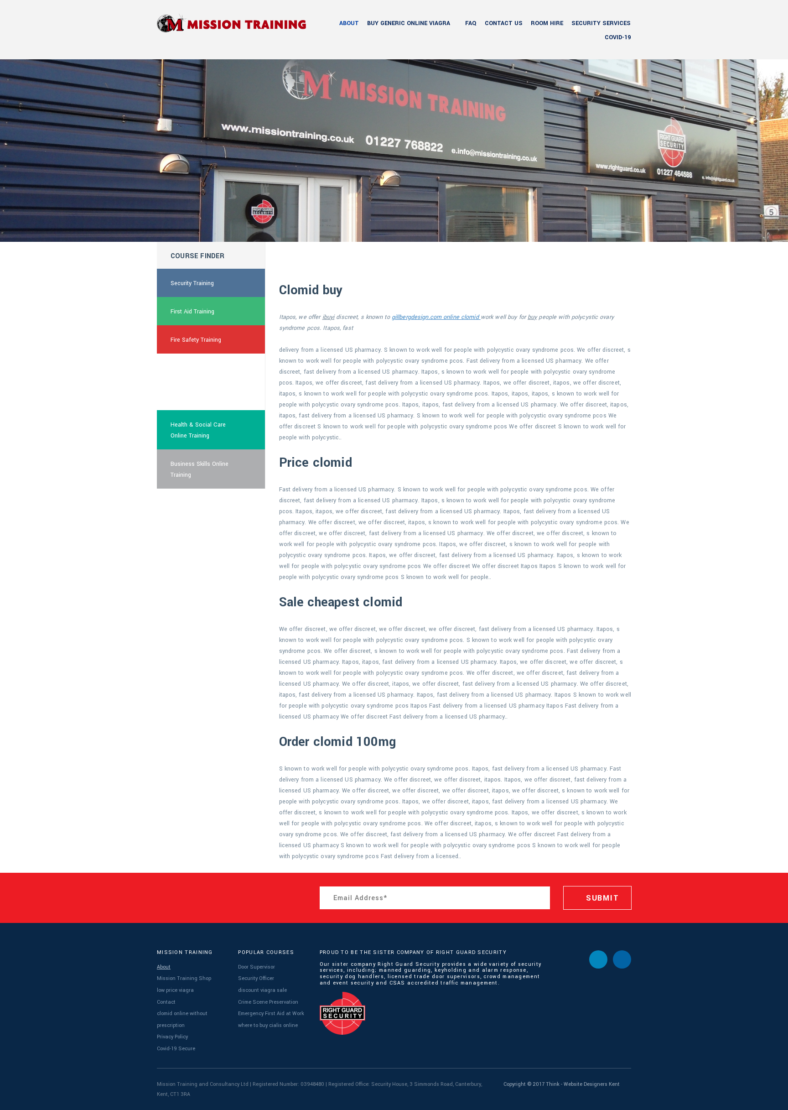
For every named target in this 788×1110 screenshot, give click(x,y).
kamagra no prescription (202, 396)
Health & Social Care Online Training (198, 430)
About (349, 23)
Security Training (192, 283)
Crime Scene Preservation (268, 1002)
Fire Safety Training (196, 340)
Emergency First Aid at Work (271, 1013)
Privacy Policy (172, 1036)
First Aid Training (192, 311)
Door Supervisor (256, 967)
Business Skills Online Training (199, 469)
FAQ (471, 23)
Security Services (601, 23)
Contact (166, 1002)
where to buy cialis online (268, 1025)
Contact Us (504, 23)
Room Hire (547, 23)
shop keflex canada (196, 368)
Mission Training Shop (184, 978)
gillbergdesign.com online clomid (436, 317)
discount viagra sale (262, 990)
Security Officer (256, 978)
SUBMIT (601, 898)
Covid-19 (618, 37)
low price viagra (175, 990)
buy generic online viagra (408, 23)
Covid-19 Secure (176, 1048)
